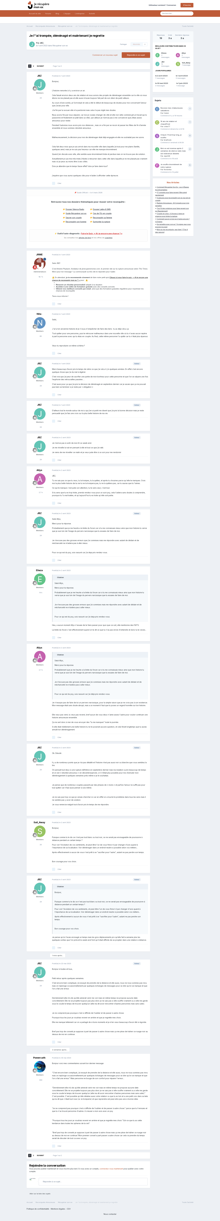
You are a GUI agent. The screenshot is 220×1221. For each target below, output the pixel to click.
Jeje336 (167, 156)
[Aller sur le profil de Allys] (40, 479)
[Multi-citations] (53, 183)
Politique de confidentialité (38, 1209)
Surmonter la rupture (101, 222)
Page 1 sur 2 (58, 66)
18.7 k (40, 277)
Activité (92, 13)
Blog (57, 13)
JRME (39, 254)
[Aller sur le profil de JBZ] (32, 44)
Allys (39, 470)
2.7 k (40, 492)
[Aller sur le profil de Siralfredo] (157, 136)
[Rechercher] (190, 13)
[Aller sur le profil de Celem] (157, 109)
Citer (59, 183)
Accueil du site (35, 13)
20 (40, 845)
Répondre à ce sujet (136, 55)
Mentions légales (58, 1209)
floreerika (167, 169)
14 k (40, 593)
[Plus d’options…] (145, 75)
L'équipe (67, 13)
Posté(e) (61, 76)
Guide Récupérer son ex (76, 213)
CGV (69, 1209)
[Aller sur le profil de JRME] (40, 263)
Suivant (40, 66)
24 (40, 98)
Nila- (39, 314)
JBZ (41, 43)
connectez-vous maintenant (111, 1169)
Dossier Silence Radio (75, 209)
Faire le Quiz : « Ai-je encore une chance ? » (101, 233)
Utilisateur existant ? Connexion (163, 5)
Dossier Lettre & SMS (102, 209)
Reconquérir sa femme (102, 217)
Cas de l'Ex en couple (102, 213)
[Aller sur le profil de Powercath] (40, 1066)
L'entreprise (79, 13)
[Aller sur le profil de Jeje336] (157, 149)
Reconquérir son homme (76, 222)
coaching (108, 238)
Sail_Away (39, 822)
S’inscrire (187, 5)
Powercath (39, 1057)
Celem (166, 113)
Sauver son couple (74, 217)
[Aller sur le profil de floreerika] (157, 165)
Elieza (39, 570)
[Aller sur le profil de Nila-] (40, 323)
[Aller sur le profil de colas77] (157, 122)
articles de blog (85, 238)
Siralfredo (167, 140)
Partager (123, 44)
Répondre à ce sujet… (51, 1181)
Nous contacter (110, 1214)
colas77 (167, 126)
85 (40, 336)
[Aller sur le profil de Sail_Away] (40, 831)
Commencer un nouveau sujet (105, 55)
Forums (48, 13)
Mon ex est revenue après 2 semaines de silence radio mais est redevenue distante (173, 151)
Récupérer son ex (60, 45)
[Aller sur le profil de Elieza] (40, 579)
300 (40, 1080)
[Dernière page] (48, 66)
